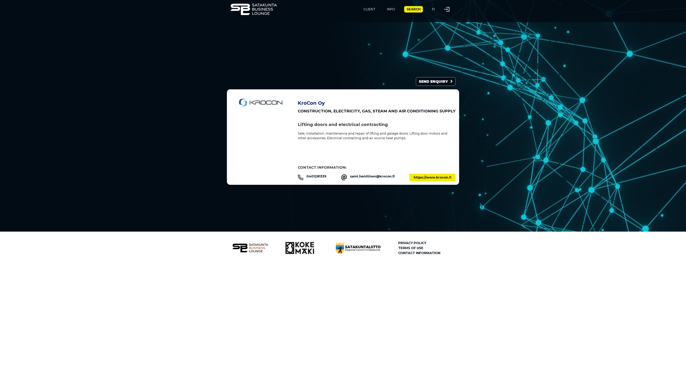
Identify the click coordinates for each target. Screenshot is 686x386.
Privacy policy (412, 243)
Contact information (419, 253)
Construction (314, 111)
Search (414, 9)
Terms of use (410, 248)
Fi (433, 9)
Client (369, 9)
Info (391, 9)
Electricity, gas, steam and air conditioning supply (394, 111)
